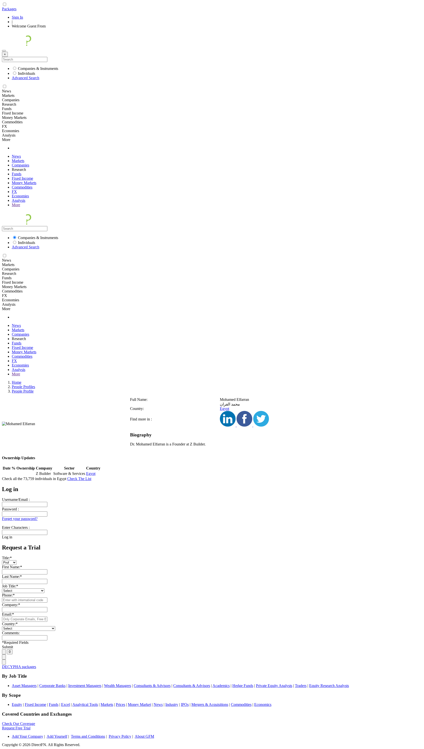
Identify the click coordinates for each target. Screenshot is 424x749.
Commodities (22, 187)
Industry (171, 704)
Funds (16, 174)
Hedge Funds (242, 686)
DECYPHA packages (19, 667)
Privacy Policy (120, 736)
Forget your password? (20, 519)
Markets (18, 161)
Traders (300, 686)
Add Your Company (27, 736)
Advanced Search (25, 78)
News (16, 156)
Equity (17, 704)
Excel (65, 704)
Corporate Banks (52, 686)
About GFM (144, 736)
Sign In (17, 17)
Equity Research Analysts (329, 686)
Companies (20, 165)
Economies (20, 196)
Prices (120, 704)
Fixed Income (22, 178)
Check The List (79, 479)
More (16, 205)
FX (14, 192)
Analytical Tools (85, 704)
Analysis (18, 200)
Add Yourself (57, 736)
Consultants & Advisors (152, 686)
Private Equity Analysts (274, 686)
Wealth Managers (117, 686)
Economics (262, 704)
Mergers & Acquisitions (209, 704)
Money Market (139, 704)
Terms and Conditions (88, 736)
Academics (221, 686)
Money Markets (24, 183)
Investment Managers (84, 686)
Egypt (224, 408)
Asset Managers (24, 686)
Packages (9, 9)
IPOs (185, 704)
